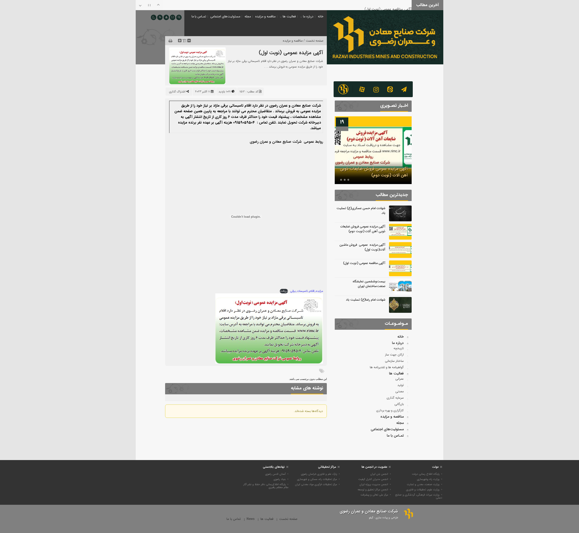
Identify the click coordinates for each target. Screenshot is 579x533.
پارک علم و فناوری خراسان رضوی (319, 474)
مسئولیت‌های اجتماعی (225, 16)
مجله (247, 16)
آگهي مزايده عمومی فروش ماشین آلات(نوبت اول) (362, 247)
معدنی (399, 391)
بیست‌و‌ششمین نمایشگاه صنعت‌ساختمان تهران (369, 284)
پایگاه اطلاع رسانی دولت (425, 474)
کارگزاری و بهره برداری (390, 410)
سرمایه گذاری (395, 397)
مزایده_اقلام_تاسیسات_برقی (306, 291)
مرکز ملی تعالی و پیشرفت (374, 495)
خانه (320, 16)
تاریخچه (399, 348)
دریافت (284, 291)
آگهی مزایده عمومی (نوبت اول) (291, 52)
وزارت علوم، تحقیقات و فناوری (422, 489)
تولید (400, 385)
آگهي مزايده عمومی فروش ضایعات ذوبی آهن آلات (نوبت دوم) (374, 172)
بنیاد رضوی (280, 479)
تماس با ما (233, 519)
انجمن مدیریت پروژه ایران (373, 484)
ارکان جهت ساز (394, 354)
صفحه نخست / (313, 40)
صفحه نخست (288, 519)
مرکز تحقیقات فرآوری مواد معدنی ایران (316, 484)
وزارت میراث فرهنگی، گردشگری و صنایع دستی (418, 496)
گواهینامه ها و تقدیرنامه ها (387, 367)
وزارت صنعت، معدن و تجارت (423, 484)
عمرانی (399, 378)
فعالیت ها (289, 16)
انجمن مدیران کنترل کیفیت (373, 479)
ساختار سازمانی (394, 360)
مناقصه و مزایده (265, 16)
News (251, 519)
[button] (348, 179)
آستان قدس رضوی (275, 474)
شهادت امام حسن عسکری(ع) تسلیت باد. (361, 210)
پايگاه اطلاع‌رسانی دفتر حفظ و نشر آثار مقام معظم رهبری (265, 485)
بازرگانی (399, 404)
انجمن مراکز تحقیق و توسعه (373, 489)
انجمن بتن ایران (379, 474)
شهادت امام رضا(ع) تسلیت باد (365, 299)
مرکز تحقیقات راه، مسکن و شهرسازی (317, 479)
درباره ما (308, 16)
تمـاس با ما (199, 16)
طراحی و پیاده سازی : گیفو (383, 517)
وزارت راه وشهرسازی (428, 479)
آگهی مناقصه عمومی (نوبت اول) (388, 4)
